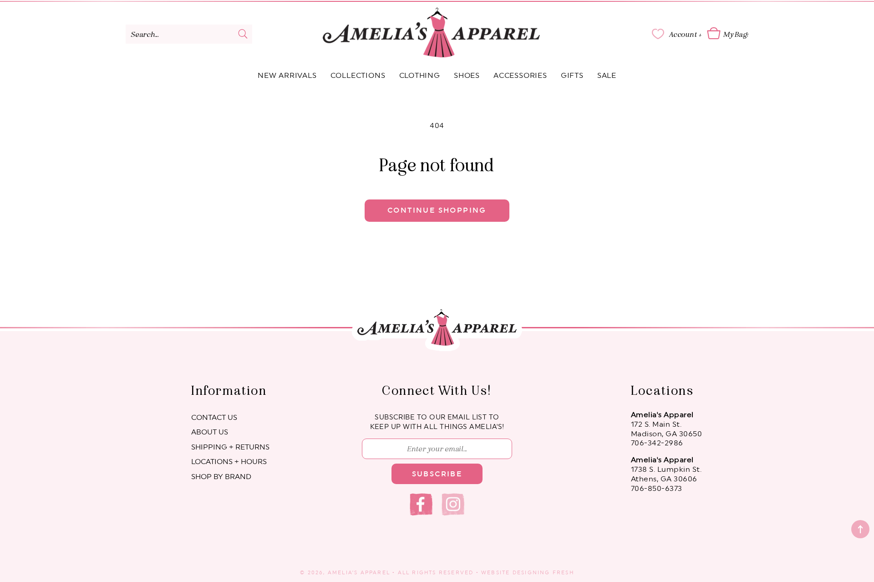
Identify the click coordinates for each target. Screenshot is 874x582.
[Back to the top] (860, 529)
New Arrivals (287, 75)
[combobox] (189, 34)
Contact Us (214, 417)
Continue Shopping (437, 210)
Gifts (572, 75)
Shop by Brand (221, 476)
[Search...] (243, 34)
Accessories (520, 75)
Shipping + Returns (230, 447)
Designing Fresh (543, 572)
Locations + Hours (229, 461)
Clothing (419, 75)
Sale (606, 75)
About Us (209, 432)
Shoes (467, 75)
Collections (358, 75)
